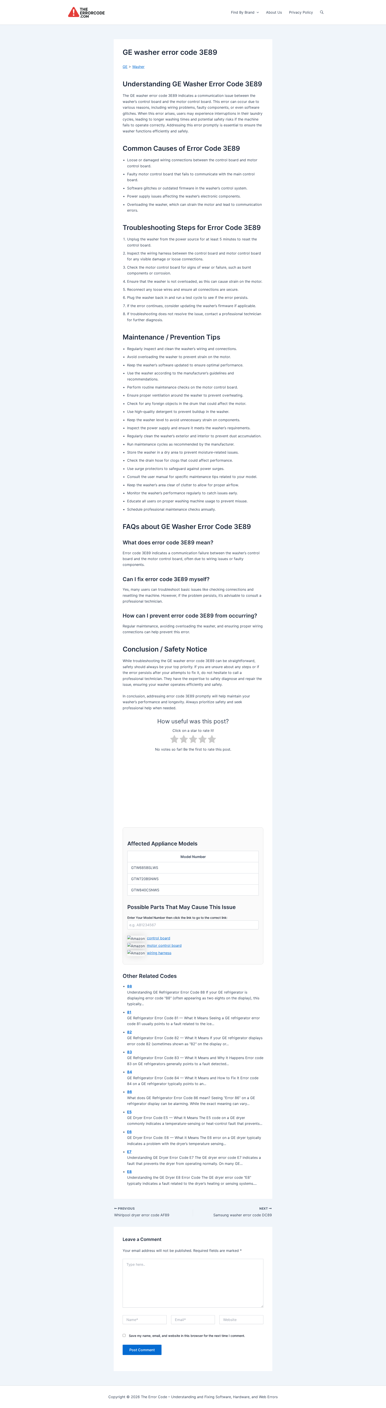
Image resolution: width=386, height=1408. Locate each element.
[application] (256, 12)
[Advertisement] (193, 787)
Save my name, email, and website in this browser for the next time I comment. (187, 1336)
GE (125, 66)
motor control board (164, 945)
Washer (138, 66)
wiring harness (159, 953)
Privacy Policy (301, 12)
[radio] (174, 740)
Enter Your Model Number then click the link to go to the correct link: (177, 918)
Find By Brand (242, 12)
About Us (274, 12)
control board (158, 938)
